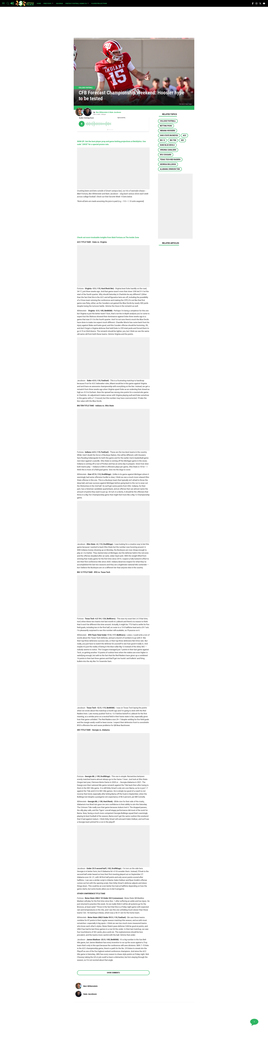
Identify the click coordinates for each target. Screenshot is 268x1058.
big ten (173, 140)
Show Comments (113, 973)
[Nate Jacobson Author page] (87, 112)
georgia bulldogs (168, 164)
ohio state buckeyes (169, 135)
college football (168, 121)
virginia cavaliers (168, 150)
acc (184, 135)
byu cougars (165, 155)
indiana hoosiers (167, 131)
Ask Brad (59, 3)
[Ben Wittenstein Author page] (79, 112)
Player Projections (99, 3)
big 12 (162, 140)
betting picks (166, 126)
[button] (3, 3)
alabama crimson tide (170, 169)
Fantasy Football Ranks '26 (76, 3)
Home (39, 3)
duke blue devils (167, 145)
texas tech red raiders (170, 159)
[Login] (12, 3)
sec (182, 140)
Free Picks (47, 3)
